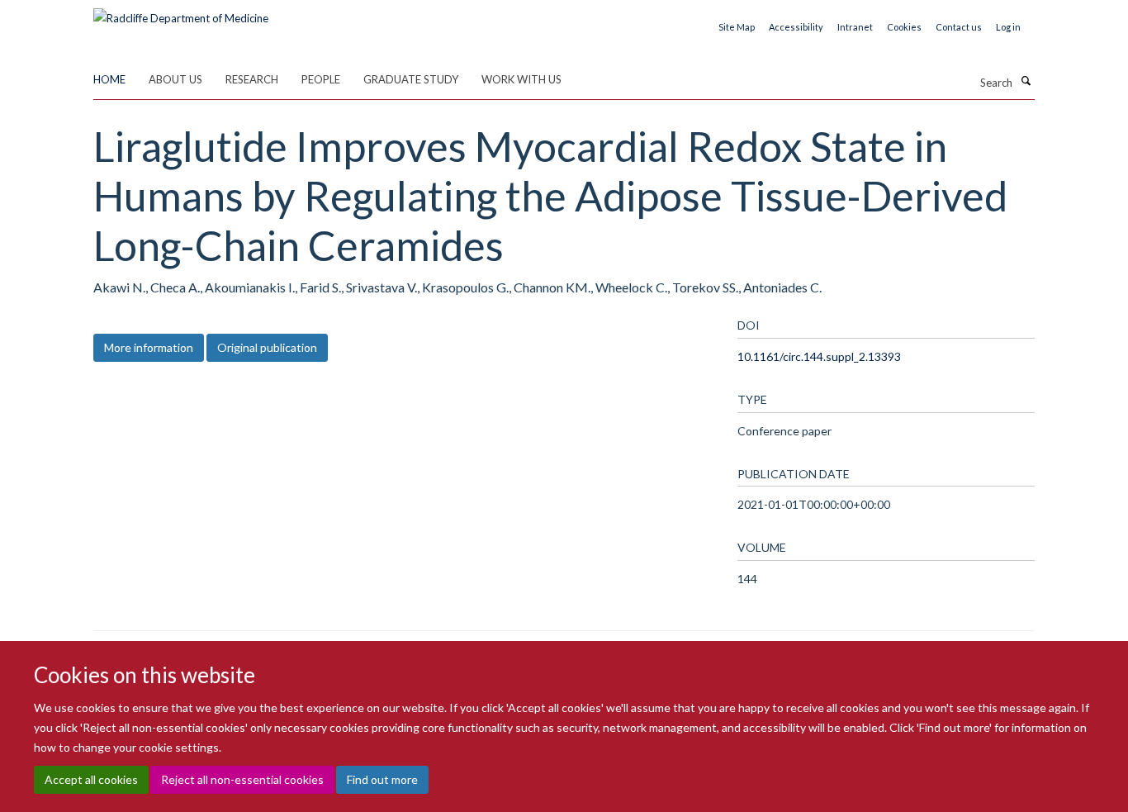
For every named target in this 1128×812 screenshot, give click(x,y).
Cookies (904, 26)
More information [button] (148, 347)
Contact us (959, 26)
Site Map (736, 26)
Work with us (521, 79)
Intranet (855, 26)
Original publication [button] (267, 347)
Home (109, 79)
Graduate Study (410, 79)
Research (251, 79)
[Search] (1026, 81)
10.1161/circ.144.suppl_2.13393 (819, 356)
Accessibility (796, 26)
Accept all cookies (91, 779)
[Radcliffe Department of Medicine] (180, 12)
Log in (1008, 26)
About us (175, 79)
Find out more (382, 779)
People (320, 79)
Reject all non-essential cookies (242, 779)
